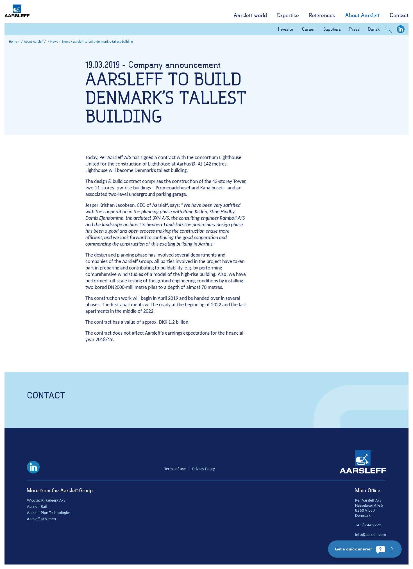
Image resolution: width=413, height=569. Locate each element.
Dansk (374, 29)
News (54, 42)
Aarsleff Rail (37, 507)
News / (67, 42)
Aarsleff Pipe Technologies (49, 513)
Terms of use (175, 469)
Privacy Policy (203, 469)
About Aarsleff (34, 42)
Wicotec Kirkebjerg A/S (46, 500)
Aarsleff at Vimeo (41, 519)
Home (13, 42)
